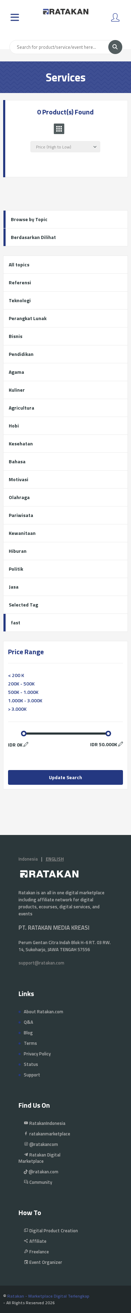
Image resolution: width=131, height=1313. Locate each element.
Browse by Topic (29, 219)
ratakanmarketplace (49, 1133)
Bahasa (17, 461)
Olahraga (19, 497)
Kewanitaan (22, 533)
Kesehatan (21, 443)
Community (40, 1182)
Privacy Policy (37, 1053)
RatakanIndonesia (46, 1123)
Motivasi (18, 479)
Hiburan (18, 551)
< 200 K (16, 675)
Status (31, 1064)
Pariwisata (21, 515)
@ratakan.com (43, 1171)
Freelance (38, 1251)
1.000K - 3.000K (25, 700)
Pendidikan (21, 354)
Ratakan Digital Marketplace (39, 1158)
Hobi (14, 425)
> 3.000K (17, 708)
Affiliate (37, 1241)
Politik (16, 568)
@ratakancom (43, 1144)
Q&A (28, 1022)
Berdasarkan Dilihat (33, 237)
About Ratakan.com (43, 1011)
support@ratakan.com (41, 962)
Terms (30, 1043)
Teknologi (20, 300)
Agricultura (21, 407)
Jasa (14, 586)
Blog (28, 1032)
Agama (16, 372)
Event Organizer (45, 1262)
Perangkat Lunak (27, 318)
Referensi (20, 282)
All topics (19, 264)
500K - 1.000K (23, 692)
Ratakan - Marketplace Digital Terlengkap (48, 1296)
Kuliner (17, 389)
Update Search (65, 777)
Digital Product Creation (53, 1230)
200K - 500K (21, 683)
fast (15, 622)
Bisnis (15, 336)
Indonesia (28, 858)
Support (32, 1074)
